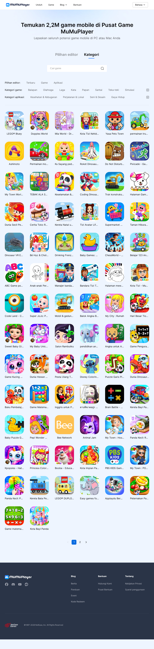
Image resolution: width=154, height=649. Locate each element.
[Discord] (13, 584)
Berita (74, 583)
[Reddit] (26, 584)
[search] (102, 68)
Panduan (75, 589)
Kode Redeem (78, 601)
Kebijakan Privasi (133, 583)
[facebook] (6, 584)
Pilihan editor (66, 54)
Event (74, 595)
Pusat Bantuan (105, 589)
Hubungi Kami (105, 583)
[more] (147, 90)
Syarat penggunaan (135, 589)
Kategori (91, 54)
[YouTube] (20, 584)
